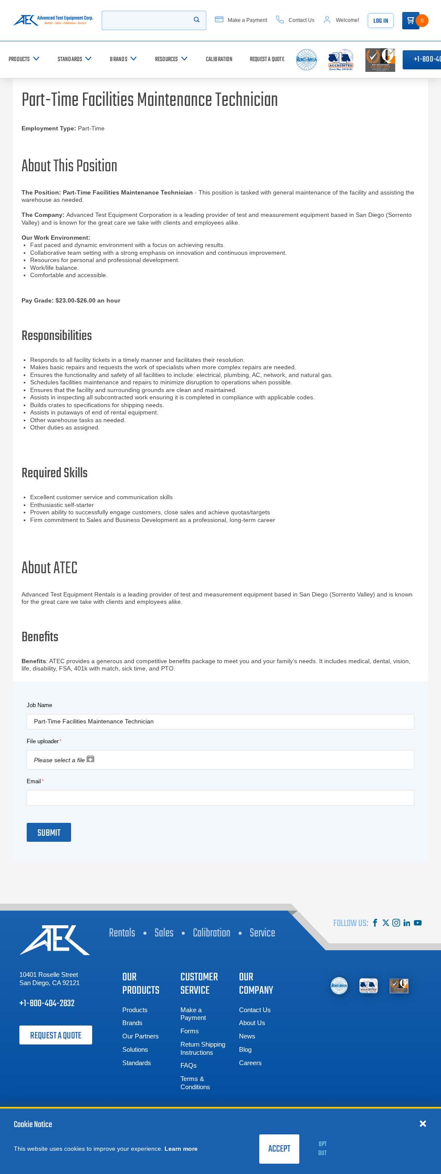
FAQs (188, 1065)
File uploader (43, 741)
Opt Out (322, 1149)
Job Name (39, 705)
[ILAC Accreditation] (339, 986)
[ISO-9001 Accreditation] (399, 986)
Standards (136, 1062)
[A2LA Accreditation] (369, 986)
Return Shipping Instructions (202, 1048)
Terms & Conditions (195, 1083)
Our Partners (140, 1036)
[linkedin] (407, 924)
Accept (279, 1149)
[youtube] (418, 924)
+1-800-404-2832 (47, 1003)
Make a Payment (193, 1014)
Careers (250, 1062)
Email (34, 781)
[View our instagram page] (396, 924)
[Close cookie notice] (423, 1123)
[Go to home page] (53, 20)
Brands (132, 1022)
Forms (189, 1031)
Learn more (181, 1148)
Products (135, 1009)
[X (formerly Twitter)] (386, 924)
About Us (252, 1022)
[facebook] (375, 924)
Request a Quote (55, 1036)
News (247, 1036)
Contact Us (255, 1009)
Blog (245, 1049)
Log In (380, 21)
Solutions (135, 1049)
